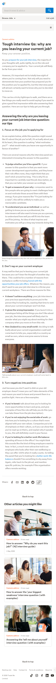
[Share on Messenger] (27, 482)
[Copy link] (39, 482)
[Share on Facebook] (12, 482)
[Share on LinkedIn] (22, 482)
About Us (48, 670)
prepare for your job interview (22, 59)
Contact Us (23, 670)
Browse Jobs (7, 18)
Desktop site (6, 670)
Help (15, 670)
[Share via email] (17, 482)
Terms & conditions (36, 670)
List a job (50, 18)
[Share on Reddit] (32, 482)
